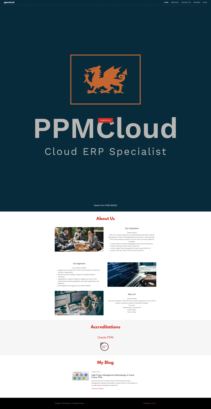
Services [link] (175, 2)
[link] (9, 2)
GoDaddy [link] (153, 403)
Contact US (105, 120)
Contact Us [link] (186, 2)
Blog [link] (205, 2)
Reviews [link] (197, 2)
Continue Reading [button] (97, 388)
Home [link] (166, 2)
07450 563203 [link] (111, 205)
